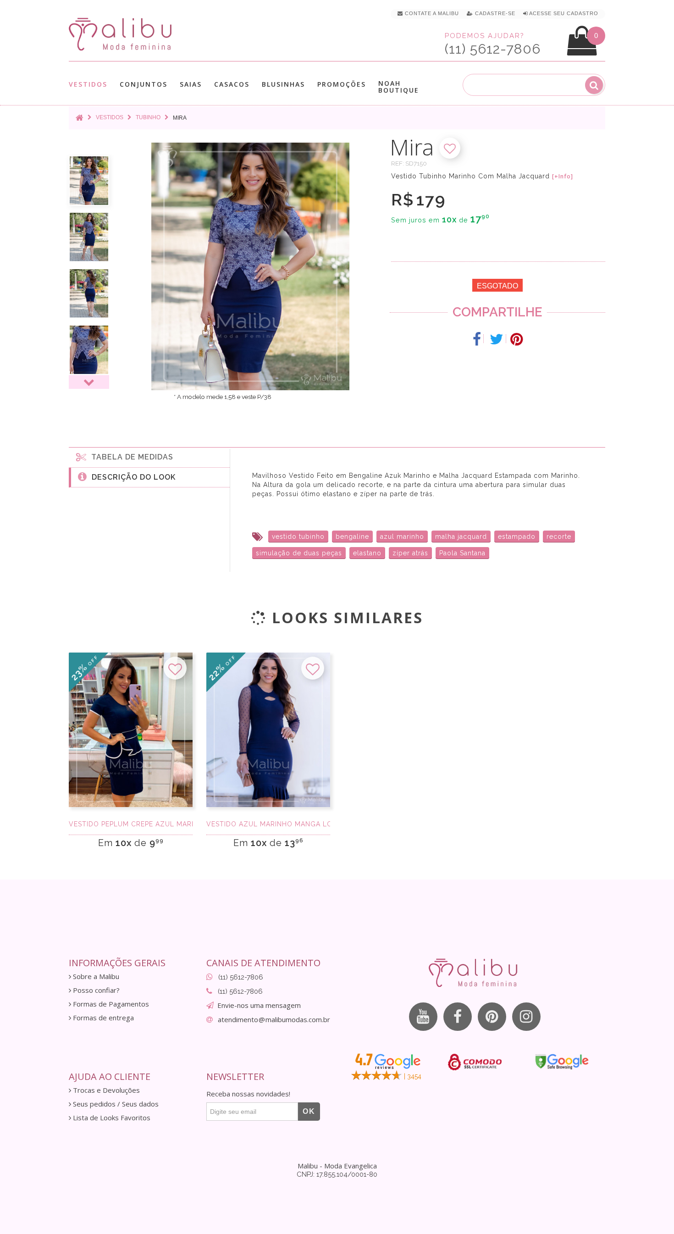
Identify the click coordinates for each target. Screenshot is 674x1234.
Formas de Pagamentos (110, 1004)
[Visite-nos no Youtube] (423, 1016)
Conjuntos (143, 85)
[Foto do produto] (89, 180)
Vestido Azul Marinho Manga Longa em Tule (268, 824)
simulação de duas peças (299, 553)
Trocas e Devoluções (105, 1090)
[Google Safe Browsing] (562, 1061)
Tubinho (148, 117)
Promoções (341, 84)
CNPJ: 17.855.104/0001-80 (337, 1174)
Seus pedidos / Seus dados (115, 1104)
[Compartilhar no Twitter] (496, 339)
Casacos (231, 85)
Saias (191, 85)
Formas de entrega (102, 1017)
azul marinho (402, 536)
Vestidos (88, 85)
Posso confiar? (95, 990)
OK (309, 1111)
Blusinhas (283, 85)
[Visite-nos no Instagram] (526, 1016)
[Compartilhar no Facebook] (477, 339)
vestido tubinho (298, 536)
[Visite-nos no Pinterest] (492, 1016)
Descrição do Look (131, 477)
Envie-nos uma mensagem (259, 1005)
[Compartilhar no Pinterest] (516, 339)
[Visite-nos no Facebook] (457, 1016)
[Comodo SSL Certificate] (475, 1062)
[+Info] (562, 176)
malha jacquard (461, 536)
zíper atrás (410, 553)
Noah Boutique (398, 87)
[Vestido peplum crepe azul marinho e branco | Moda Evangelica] (131, 730)
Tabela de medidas (130, 457)
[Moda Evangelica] (122, 34)
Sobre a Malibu (95, 976)
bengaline (352, 536)
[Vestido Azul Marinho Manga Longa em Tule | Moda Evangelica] (268, 730)
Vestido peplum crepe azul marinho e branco (131, 824)
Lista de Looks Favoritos (110, 1117)
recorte (559, 536)
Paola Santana (462, 553)
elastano (367, 553)
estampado (517, 536)
